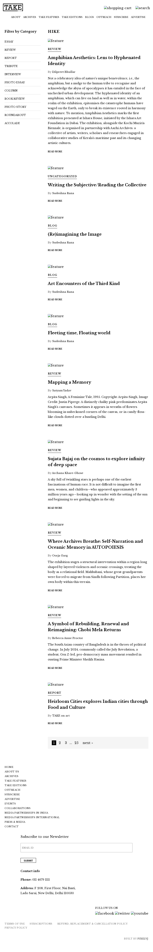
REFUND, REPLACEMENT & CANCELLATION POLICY (92, 923)
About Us (12, 771)
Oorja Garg (60, 555)
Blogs (89, 17)
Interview (13, 74)
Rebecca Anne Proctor (67, 638)
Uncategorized (62, 176)
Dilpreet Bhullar (64, 72)
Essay (9, 41)
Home (9, 767)
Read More (55, 151)
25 (76, 743)
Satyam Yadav (61, 390)
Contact (12, 826)
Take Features (15, 780)
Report (11, 57)
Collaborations (17, 808)
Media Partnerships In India (26, 812)
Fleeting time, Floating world (79, 333)
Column (11, 90)
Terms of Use (15, 923)
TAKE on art (61, 715)
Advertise (138, 17)
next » (88, 743)
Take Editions (72, 17)
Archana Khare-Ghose (67, 473)
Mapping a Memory (69, 382)
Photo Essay (15, 82)
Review (10, 49)
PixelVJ (142, 938)
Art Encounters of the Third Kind (84, 283)
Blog (52, 225)
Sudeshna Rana (63, 193)
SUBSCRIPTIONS (41, 923)
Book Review (15, 98)
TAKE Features (49, 17)
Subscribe (121, 17)
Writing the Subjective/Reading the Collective (97, 185)
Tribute (11, 66)
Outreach (103, 17)
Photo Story (15, 106)
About (16, 17)
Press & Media (15, 822)
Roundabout (15, 115)
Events (10, 803)
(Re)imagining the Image (75, 234)
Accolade (12, 123)
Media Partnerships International (32, 817)
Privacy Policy (16, 927)
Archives (29, 17)
